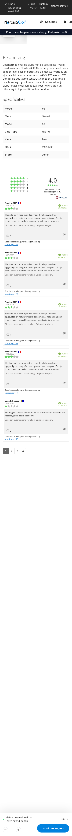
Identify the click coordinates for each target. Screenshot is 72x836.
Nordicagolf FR (11, 244)
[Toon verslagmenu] (64, 235)
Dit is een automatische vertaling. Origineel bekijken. (29, 225)
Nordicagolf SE (11, 439)
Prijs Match (33, 5)
